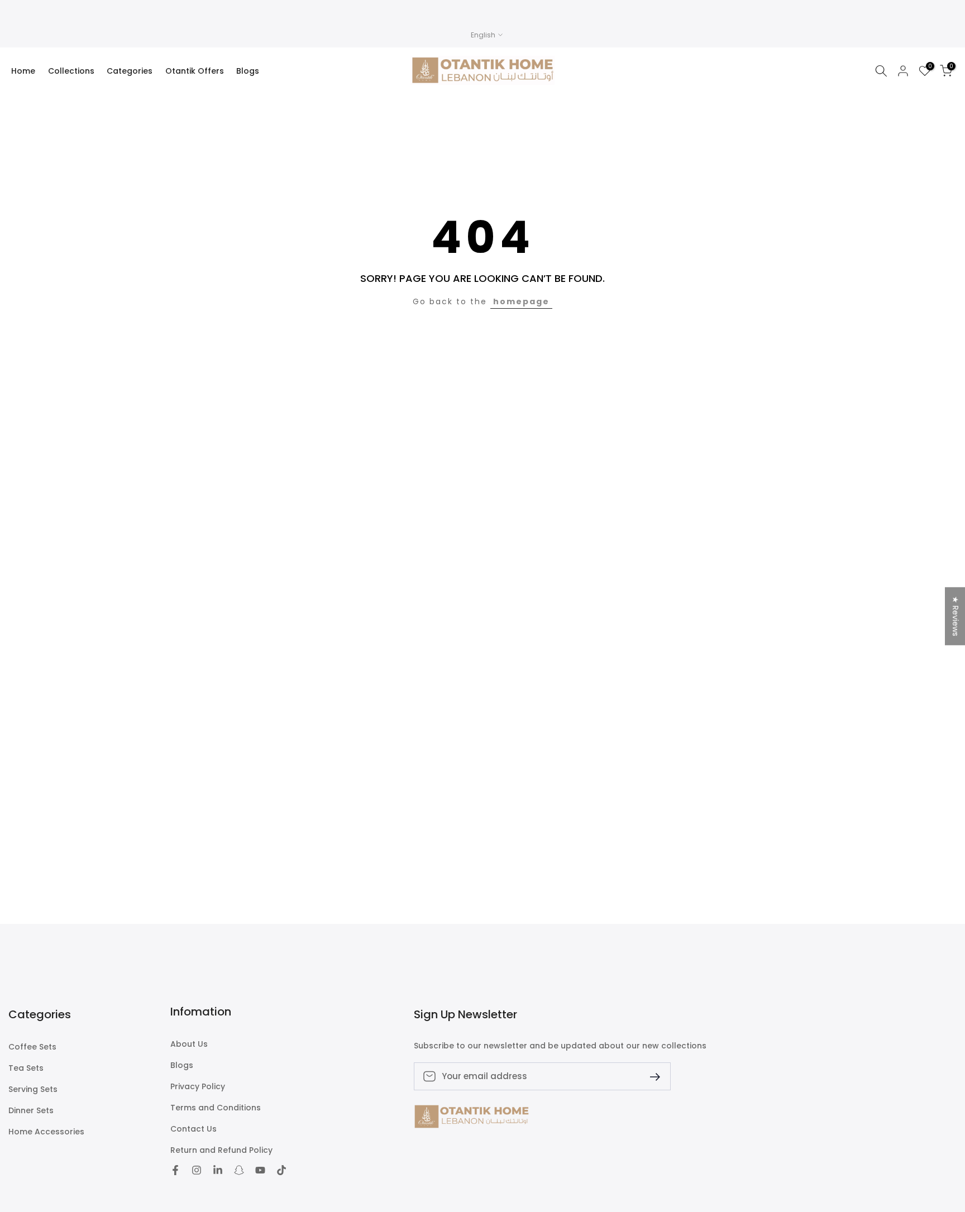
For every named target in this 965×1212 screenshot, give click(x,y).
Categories (129, 70)
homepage (521, 301)
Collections (71, 70)
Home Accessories (46, 1132)
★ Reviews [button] (955, 616)
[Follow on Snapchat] (239, 1170)
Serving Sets (33, 1089)
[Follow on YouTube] (260, 1170)
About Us (189, 1044)
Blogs (247, 70)
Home (23, 70)
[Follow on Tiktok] (281, 1170)
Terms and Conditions (215, 1108)
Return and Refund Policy (221, 1150)
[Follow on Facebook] (175, 1170)
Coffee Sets (32, 1047)
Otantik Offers (194, 70)
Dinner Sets (31, 1110)
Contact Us (193, 1129)
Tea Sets (26, 1068)
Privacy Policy (197, 1086)
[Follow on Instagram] (197, 1170)
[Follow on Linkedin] (218, 1170)
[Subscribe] (650, 1076)
